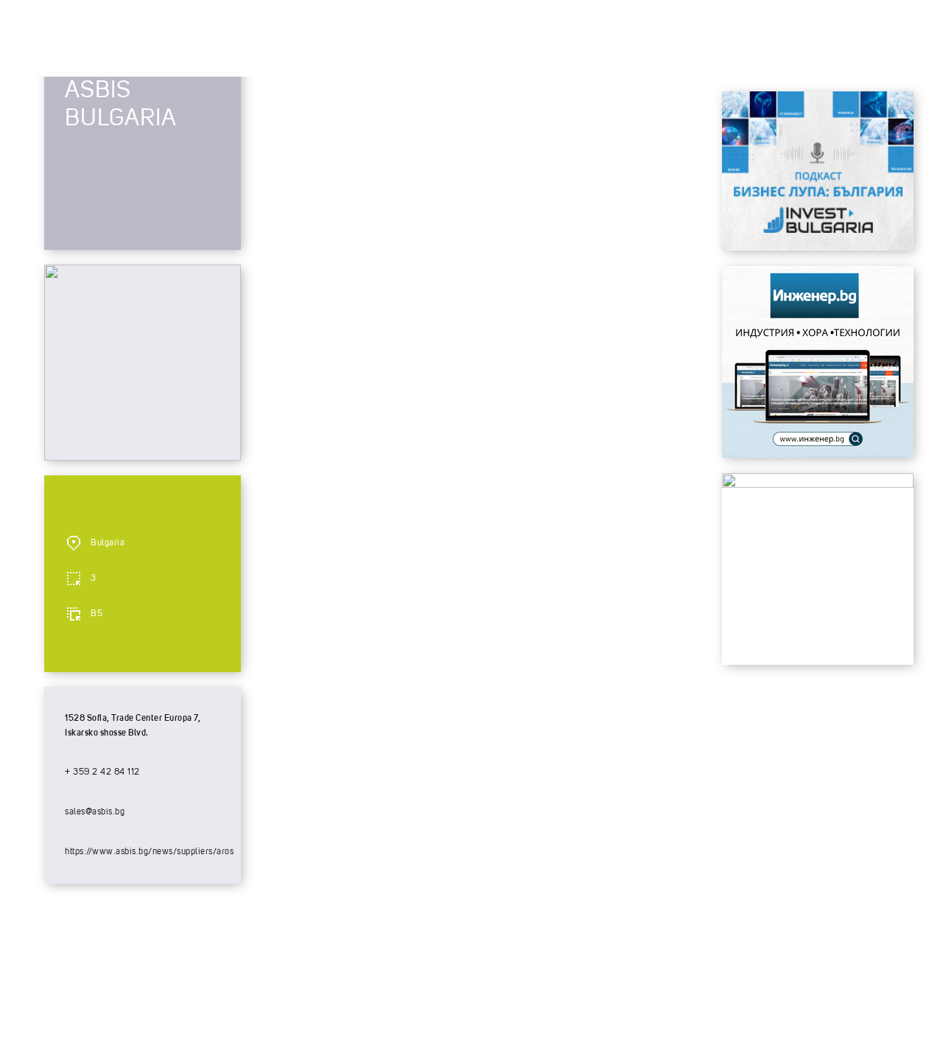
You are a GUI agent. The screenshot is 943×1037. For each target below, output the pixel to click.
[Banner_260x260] (818, 484)
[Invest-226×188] (818, 247)
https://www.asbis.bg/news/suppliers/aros (149, 852)
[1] (818, 454)
